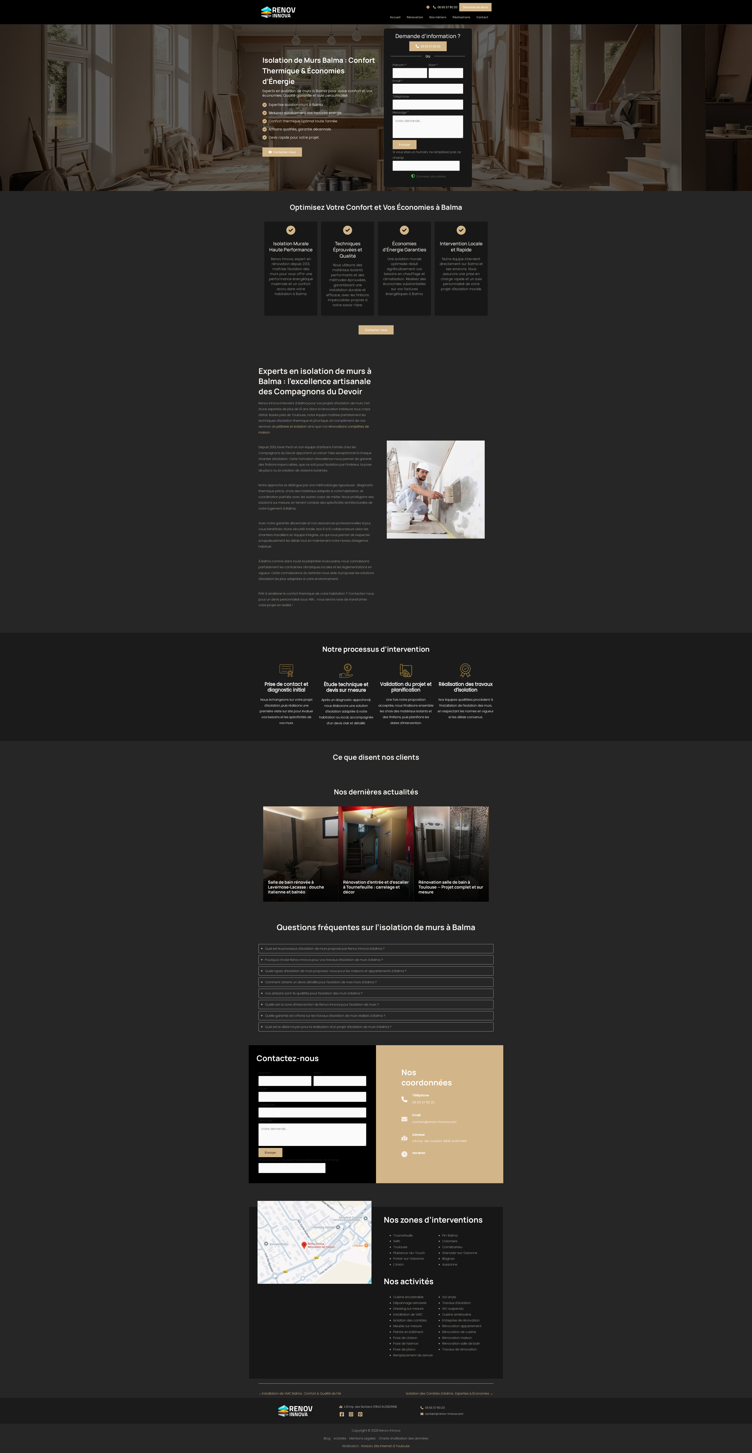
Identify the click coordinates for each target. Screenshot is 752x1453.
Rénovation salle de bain (461, 1343)
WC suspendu (453, 1308)
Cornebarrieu (452, 1247)
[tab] (376, 948)
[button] (429, 7)
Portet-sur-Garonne (408, 1258)
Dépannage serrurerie (410, 1303)
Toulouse (400, 1247)
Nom (433, 65)
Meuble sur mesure (407, 1326)
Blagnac (448, 1258)
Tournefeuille (403, 1235)
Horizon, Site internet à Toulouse (385, 1446)
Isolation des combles (410, 1320)
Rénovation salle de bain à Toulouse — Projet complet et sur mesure (450, 887)
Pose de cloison (405, 1338)
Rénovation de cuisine (459, 1332)
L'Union (398, 1264)
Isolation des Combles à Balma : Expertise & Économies (449, 1393)
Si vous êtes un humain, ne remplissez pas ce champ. (298, 1160)
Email (398, 81)
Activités (340, 1438)
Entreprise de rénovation (461, 1320)
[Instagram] (351, 1414)
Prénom (400, 65)
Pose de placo (404, 1349)
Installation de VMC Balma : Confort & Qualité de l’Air (300, 1393)
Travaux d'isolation (456, 1303)
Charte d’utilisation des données (403, 1438)
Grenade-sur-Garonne (459, 1253)
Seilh (396, 1241)
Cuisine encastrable (408, 1297)
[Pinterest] (360, 1414)
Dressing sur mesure (408, 1308)
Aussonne (449, 1264)
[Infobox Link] (418, 1101)
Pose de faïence (405, 1343)
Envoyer (404, 145)
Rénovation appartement (461, 1326)
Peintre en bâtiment (408, 1332)
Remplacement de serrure (413, 1355)
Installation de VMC (408, 1314)
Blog (327, 1438)
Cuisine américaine (456, 1314)
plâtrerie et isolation (292, 426)
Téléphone (401, 96)
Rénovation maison (457, 1338)
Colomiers (449, 1241)
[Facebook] (341, 1414)
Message (401, 112)
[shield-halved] (413, 176)
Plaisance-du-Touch (409, 1253)
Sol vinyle (449, 1297)
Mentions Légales (362, 1438)
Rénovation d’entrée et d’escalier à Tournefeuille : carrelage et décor (376, 887)
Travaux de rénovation (459, 1349)
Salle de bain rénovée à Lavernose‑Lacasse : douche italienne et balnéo (296, 887)
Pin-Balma (450, 1235)
